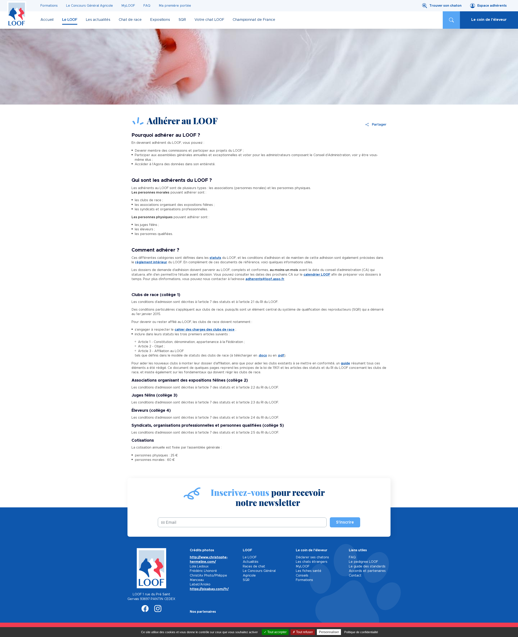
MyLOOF (128, 5)
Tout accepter (276, 632)
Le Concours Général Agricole (89, 5)
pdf (281, 355)
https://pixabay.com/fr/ (209, 589)
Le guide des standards (367, 566)
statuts (215, 257)
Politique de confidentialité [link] (361, 632)
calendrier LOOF (317, 274)
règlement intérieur (151, 262)
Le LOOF (250, 557)
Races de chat (254, 566)
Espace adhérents (492, 5)
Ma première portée (175, 5)
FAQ (146, 5)
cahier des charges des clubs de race (205, 329)
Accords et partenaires (367, 570)
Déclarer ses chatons (312, 557)
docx (263, 355)
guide (345, 363)
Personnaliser (329, 632)
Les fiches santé (308, 570)
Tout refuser (304, 632)
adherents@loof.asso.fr (264, 279)
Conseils (302, 575)
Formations (49, 5)
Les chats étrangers (311, 561)
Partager (379, 124)
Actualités (250, 561)
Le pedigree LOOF (363, 561)
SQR (246, 580)
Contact (355, 575)
